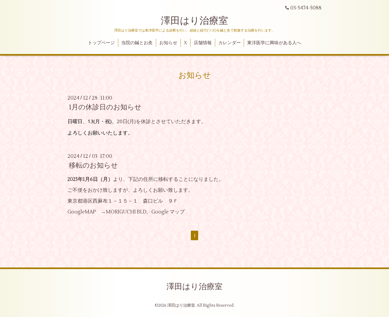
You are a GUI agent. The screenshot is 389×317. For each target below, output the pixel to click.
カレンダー (229, 43)
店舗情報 (203, 43)
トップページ (101, 43)
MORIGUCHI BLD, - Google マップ (145, 212)
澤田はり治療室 (194, 21)
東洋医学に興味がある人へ (274, 43)
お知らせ (168, 43)
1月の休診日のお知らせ (105, 107)
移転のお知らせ (93, 165)
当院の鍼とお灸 (137, 43)
